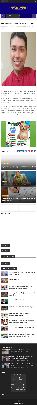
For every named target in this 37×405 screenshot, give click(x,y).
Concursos (5, 195)
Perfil (2, 28)
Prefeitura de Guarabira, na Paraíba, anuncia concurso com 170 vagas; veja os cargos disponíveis (18, 199)
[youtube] (35, 2)
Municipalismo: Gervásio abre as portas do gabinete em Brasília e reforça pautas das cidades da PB (22, 365)
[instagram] (33, 2)
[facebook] (31, 2)
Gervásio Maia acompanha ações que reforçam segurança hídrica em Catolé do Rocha (21, 357)
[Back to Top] (19, 401)
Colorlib (21, 403)
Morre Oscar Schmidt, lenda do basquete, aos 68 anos (14, 184)
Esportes (4, 181)
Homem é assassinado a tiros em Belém (19, 350)
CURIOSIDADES (5, 163)
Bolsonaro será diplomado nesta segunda (19, 300)
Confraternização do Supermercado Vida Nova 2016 (21, 327)
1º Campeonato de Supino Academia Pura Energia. (21, 307)
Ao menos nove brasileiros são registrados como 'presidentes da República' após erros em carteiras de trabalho (19, 167)
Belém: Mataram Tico (14, 279)
